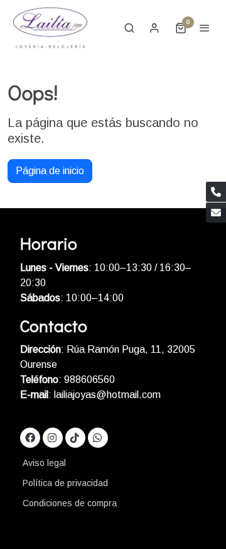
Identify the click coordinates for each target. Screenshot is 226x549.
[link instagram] (52, 437)
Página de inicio (50, 170)
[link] (50, 27)
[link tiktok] (74, 437)
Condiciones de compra (70, 503)
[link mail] (216, 212)
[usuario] (154, 27)
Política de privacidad (65, 483)
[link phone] (216, 192)
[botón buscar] (129, 27)
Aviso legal (44, 463)
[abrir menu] (204, 27)
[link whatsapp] (97, 437)
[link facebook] (30, 437)
